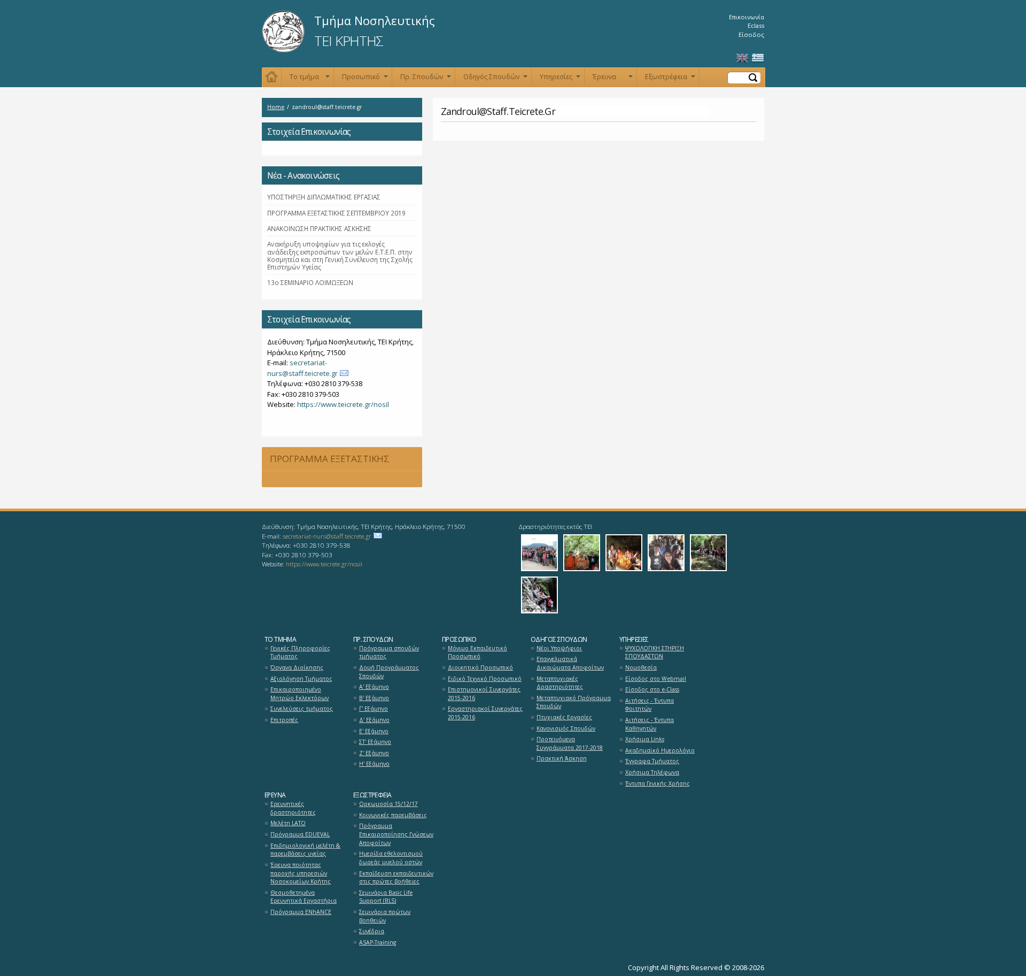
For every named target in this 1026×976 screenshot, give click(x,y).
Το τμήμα (310, 79)
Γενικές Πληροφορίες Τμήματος (300, 652)
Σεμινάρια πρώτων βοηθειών (384, 916)
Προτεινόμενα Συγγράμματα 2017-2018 (570, 743)
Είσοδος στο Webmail (655, 678)
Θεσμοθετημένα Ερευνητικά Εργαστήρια (303, 897)
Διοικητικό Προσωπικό (480, 667)
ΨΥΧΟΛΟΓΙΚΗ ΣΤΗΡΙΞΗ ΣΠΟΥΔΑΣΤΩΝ (654, 652)
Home (275, 107)
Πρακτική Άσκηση (562, 758)
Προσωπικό (365, 79)
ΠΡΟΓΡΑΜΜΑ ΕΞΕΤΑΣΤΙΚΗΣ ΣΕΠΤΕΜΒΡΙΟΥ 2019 (336, 213)
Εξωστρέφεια (670, 79)
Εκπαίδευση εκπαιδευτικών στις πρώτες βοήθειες (396, 878)
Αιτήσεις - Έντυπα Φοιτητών (649, 705)
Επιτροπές (284, 720)
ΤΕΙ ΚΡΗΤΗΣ (348, 40)
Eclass (756, 25)
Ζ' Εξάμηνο (374, 753)
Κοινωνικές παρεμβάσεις (393, 815)
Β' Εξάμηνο (374, 698)
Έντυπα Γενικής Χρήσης (657, 783)
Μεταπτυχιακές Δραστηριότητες (560, 683)
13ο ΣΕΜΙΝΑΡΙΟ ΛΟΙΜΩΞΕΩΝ (310, 282)
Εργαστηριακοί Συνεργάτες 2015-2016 (485, 713)
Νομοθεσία (641, 667)
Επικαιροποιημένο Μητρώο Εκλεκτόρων (299, 694)
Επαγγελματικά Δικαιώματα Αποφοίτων (570, 663)
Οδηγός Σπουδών (495, 79)
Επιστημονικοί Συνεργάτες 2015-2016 (484, 694)
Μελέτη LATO (288, 823)
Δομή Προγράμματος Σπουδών (389, 672)
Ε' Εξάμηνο (373, 731)
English (742, 58)
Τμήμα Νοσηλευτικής (374, 20)
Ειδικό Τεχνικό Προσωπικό (485, 678)
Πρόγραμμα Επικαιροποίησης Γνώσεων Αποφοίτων (396, 834)
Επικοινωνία (746, 17)
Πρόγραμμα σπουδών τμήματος (389, 652)
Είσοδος (751, 34)
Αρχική (271, 78)
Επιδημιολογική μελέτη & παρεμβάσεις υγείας (305, 850)
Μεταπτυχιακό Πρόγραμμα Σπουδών (574, 702)
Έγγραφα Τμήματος (652, 761)
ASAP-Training (377, 942)
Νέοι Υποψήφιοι (559, 648)
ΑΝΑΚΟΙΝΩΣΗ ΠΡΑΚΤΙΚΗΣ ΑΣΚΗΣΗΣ (319, 228)
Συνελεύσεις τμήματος (301, 708)
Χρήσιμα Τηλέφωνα (652, 772)
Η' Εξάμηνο (374, 763)
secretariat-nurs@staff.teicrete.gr (302, 368)
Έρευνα (613, 79)
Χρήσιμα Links (644, 739)
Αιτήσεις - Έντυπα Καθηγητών (649, 724)
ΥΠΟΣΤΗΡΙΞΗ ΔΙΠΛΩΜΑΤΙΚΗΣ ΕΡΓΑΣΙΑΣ (323, 197)
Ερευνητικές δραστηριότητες (293, 808)
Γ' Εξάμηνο (373, 708)
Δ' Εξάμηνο (374, 720)
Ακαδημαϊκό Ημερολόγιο (660, 750)
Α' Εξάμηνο (374, 686)
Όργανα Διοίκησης (296, 667)
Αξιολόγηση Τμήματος (301, 678)
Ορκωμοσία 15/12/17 (388, 804)
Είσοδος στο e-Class (652, 689)
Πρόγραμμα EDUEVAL (300, 834)
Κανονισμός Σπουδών (566, 728)
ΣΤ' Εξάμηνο (375, 742)
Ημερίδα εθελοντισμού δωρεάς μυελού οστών (391, 858)
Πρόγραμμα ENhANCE (300, 912)
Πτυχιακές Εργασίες (564, 717)
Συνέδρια (371, 931)
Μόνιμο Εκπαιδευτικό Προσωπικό (477, 652)
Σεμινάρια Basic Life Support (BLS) (386, 897)
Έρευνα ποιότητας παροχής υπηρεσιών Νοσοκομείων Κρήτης (300, 873)
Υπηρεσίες (560, 79)
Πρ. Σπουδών (425, 79)
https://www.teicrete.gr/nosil (343, 404)
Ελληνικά (757, 58)
